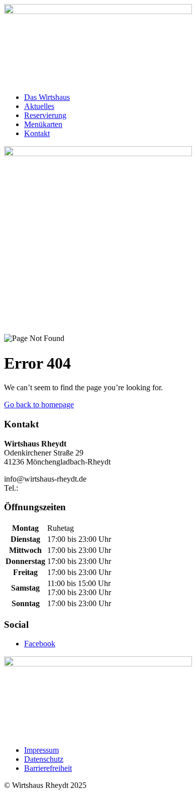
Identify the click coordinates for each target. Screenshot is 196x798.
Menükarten (43, 124)
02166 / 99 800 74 (49, 488)
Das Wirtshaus (47, 97)
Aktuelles (39, 106)
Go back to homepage (39, 404)
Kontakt (37, 133)
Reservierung (45, 115)
